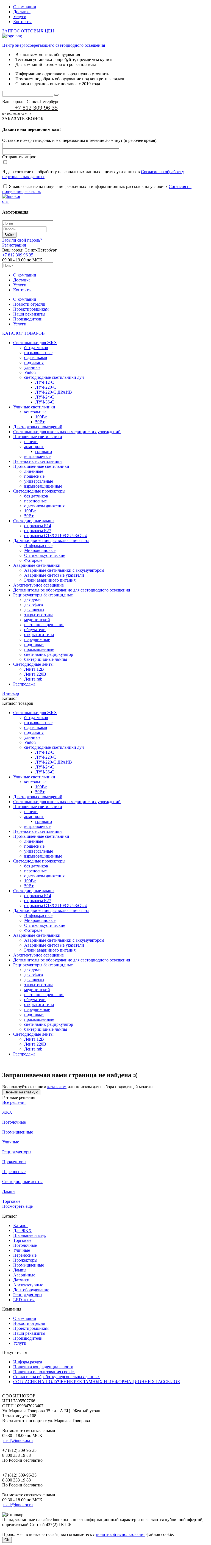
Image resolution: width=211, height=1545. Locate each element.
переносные (35, 501)
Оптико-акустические (44, 555)
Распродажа (24, 684)
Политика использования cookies (44, 1371)
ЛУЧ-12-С (44, 382)
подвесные (34, 476)
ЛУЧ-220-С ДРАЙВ (53, 392)
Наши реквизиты (29, 314)
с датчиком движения (44, 506)
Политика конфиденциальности (43, 1366)
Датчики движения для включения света (51, 540)
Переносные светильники (37, 461)
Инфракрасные (38, 545)
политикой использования (120, 1534)
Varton (30, 372)
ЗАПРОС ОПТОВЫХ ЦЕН (28, 31)
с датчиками (35, 357)
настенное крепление (44, 624)
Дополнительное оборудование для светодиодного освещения (71, 590)
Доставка (21, 11)
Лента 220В (35, 674)
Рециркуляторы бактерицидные (43, 595)
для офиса (33, 604)
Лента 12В (34, 669)
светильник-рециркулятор (48, 654)
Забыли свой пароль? (22, 240)
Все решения (14, 1102)
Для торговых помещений (37, 426)
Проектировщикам (31, 309)
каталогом (56, 1086)
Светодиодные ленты (33, 664)
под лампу (34, 362)
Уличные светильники (34, 407)
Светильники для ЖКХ (35, 342)
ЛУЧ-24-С (44, 397)
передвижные (37, 639)
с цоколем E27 (37, 530)
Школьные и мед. (29, 1235)
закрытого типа (38, 614)
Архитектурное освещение (38, 585)
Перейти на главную (21, 1092)
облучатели (35, 629)
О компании (24, 6)
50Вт (40, 421)
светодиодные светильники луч (54, 377)
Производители (28, 319)
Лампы (8, 1191)
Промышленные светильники (41, 466)
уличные (32, 367)
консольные (35, 412)
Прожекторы (14, 1161)
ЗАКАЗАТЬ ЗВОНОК (23, 118)
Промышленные (17, 1132)
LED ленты (24, 1299)
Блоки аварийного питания (50, 580)
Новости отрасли (29, 304)
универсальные (38, 481)
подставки (34, 644)
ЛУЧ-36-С (44, 402)
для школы (34, 609)
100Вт (41, 416)
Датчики (21, 1280)
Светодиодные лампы (33, 520)
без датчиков (36, 347)
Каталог (20, 1225)
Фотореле (33, 560)
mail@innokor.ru (18, 1440)
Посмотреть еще (17, 1206)
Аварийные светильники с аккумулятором (64, 570)
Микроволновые (39, 550)
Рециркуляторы (16, 1151)
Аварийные (24, 1275)
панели (31, 441)
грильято (43, 451)
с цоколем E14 (37, 525)
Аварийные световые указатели (54, 575)
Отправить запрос (19, 156)
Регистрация (14, 245)
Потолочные (14, 1122)
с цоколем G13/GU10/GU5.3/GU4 (55, 535)
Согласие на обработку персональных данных (56, 1376)
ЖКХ (7, 1112)
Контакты (22, 21)
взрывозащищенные (43, 486)
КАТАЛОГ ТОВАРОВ (23, 333)
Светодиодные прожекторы (39, 491)
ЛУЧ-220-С (45, 387)
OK (7, 1540)
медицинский (37, 619)
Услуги (19, 16)
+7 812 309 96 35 (36, 107)
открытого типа (39, 634)
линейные (33, 471)
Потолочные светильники (37, 436)
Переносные (14, 1171)
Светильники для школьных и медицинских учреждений (67, 431)
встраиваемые (37, 456)
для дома (32, 600)
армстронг (34, 446)
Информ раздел (27, 1361)
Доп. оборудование (31, 1289)
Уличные (10, 1142)
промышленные (39, 649)
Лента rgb (33, 679)
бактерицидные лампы (45, 659)
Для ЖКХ (22, 1230)
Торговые (11, 1201)
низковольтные (38, 352)
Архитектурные (28, 1285)
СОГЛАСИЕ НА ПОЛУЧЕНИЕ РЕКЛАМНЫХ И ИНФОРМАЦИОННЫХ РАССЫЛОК (96, 1381)
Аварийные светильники (36, 565)
